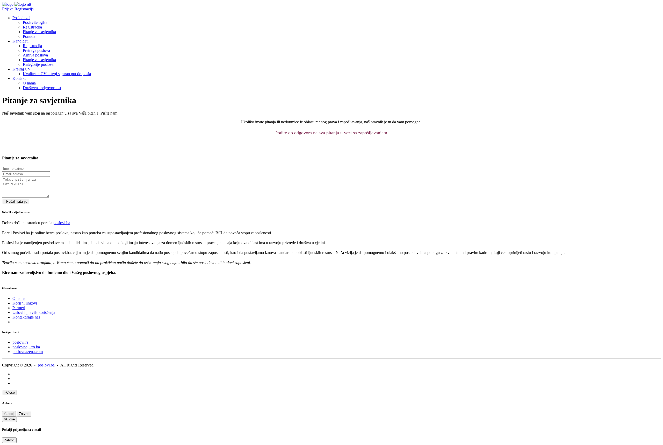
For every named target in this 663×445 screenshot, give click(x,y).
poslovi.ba (61, 223)
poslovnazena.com (27, 351)
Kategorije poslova (38, 64)
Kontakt (19, 78)
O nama (29, 83)
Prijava (7, 9)
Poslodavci (21, 18)
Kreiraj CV (21, 69)
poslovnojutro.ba (26, 347)
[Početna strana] (7, 4)
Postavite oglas (35, 22)
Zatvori (24, 414)
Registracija (24, 9)
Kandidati (20, 41)
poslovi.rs (20, 342)
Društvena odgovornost (42, 88)
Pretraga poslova (36, 50)
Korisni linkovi (24, 303)
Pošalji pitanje (15, 201)
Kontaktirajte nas (26, 317)
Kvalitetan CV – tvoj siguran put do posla (57, 74)
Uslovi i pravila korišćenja (33, 312)
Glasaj (9, 414)
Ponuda (29, 36)
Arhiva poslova (35, 55)
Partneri (18, 308)
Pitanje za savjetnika (39, 32)
